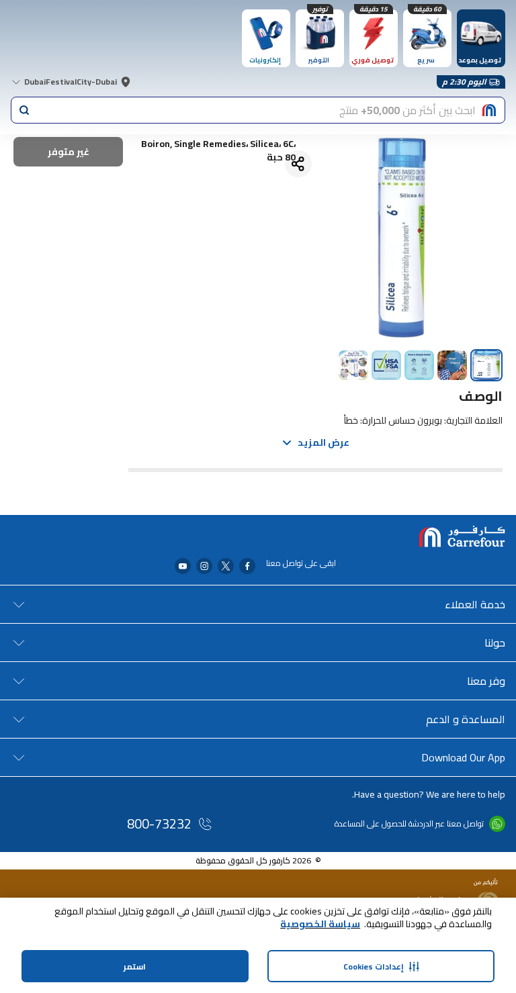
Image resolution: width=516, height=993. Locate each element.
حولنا (494, 642)
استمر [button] (135, 966)
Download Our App (463, 757)
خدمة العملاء (475, 604)
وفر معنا (486, 681)
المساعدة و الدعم (465, 719)
